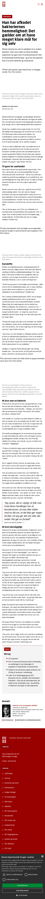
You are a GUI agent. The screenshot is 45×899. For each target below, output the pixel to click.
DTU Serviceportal (11, 811)
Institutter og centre (12, 783)
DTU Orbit (8, 848)
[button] (42, 4)
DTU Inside (8, 830)
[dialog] (22, 876)
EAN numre (8, 802)
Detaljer (20, 871)
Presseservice (9, 787)
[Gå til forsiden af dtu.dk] (4, 4)
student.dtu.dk (9, 825)
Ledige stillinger (10, 792)
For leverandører (10, 797)
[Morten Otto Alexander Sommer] (6, 711)
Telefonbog (8, 773)
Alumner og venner (11, 839)
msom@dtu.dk (18, 716)
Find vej (7, 778)
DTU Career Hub (10, 820)
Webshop (8, 806)
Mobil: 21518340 (19, 714)
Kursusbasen (9, 816)
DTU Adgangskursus (11, 834)
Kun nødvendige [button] (22, 890)
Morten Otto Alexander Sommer (25, 705)
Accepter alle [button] (22, 885)
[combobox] (42, 856)
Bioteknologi (8, 720)
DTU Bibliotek (9, 844)
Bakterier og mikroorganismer (28, 720)
